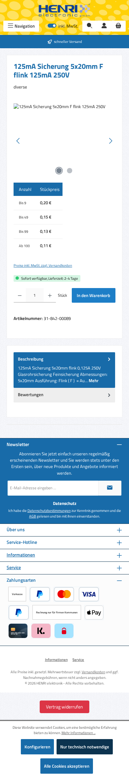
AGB (32, 516)
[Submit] (109, 488)
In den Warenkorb (93, 295)
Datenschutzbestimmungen (49, 510)
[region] (64, 140)
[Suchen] (89, 26)
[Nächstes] (110, 141)
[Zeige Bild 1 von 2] (59, 170)
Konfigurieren (37, 746)
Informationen (21, 554)
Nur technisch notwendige (84, 746)
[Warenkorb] (118, 26)
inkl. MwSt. (63, 26)
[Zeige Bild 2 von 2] (69, 170)
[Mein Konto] (104, 26)
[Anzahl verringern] (20, 295)
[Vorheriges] (18, 141)
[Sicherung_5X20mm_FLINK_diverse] (64, 140)
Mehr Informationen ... (79, 732)
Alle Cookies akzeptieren (66, 766)
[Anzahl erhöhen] (50, 295)
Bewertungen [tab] (30, 394)
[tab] (64, 370)
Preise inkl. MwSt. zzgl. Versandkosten (43, 265)
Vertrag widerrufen (64, 706)
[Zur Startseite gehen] (64, 10)
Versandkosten (93, 672)
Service (14, 567)
